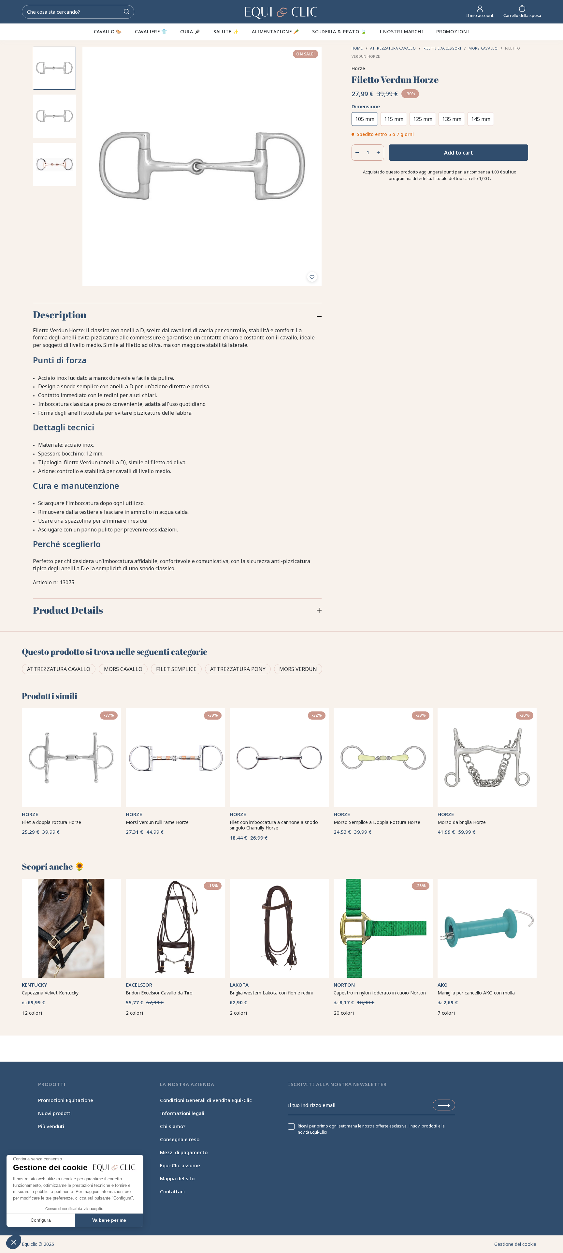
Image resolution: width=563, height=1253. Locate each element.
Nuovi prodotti (55, 1113)
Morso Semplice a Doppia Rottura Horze (377, 822)
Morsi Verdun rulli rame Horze (157, 822)
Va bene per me (109, 1220)
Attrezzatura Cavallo (58, 669)
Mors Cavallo (123, 669)
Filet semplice (176, 669)
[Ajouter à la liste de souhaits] (312, 277)
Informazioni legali (182, 1113)
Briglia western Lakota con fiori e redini (271, 992)
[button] (14, 1242)
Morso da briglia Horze (462, 822)
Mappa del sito (177, 1178)
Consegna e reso (179, 1139)
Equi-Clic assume (180, 1165)
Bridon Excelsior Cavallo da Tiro (159, 992)
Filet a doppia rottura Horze (51, 822)
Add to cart (458, 152)
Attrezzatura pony (238, 669)
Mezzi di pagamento (184, 1152)
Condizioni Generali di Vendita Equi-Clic (206, 1100)
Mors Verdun (298, 669)
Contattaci (172, 1191)
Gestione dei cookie (515, 1244)
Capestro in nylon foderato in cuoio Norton (380, 992)
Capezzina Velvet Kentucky (50, 992)
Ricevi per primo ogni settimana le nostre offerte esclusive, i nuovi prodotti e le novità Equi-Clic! (371, 1129)
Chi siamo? (172, 1126)
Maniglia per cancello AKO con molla (476, 992)
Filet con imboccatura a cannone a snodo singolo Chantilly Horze (274, 825)
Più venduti (51, 1126)
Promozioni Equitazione (65, 1100)
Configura (41, 1220)
